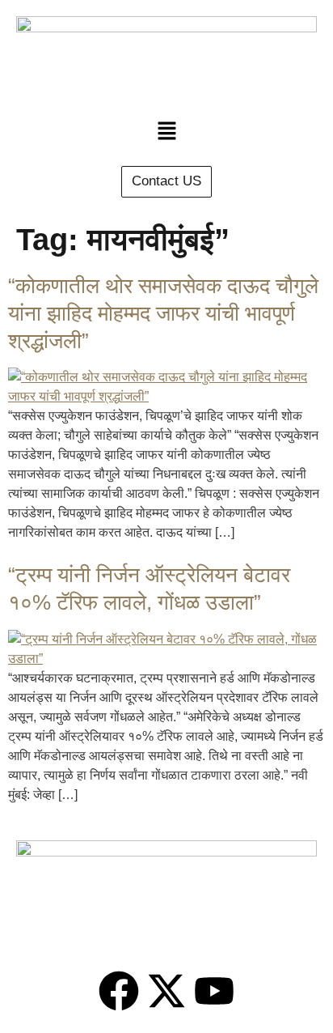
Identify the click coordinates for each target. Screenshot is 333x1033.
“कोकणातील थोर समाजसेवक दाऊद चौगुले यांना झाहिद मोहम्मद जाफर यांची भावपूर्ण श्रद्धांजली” (163, 313)
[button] (166, 132)
